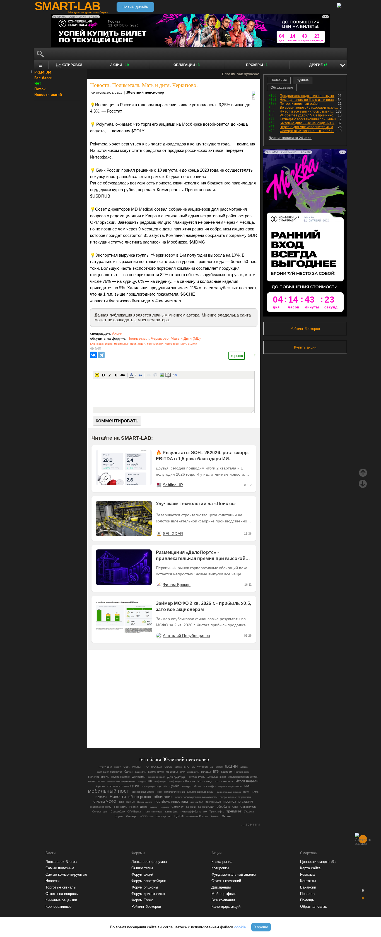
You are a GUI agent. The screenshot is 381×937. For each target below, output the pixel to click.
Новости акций (48, 94)
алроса (243, 766)
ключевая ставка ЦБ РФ (123, 786)
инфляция (160, 781)
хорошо (236, 356)
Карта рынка (221, 862)
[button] (97, 375)
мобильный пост (125, 343)
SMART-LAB (67, 6)
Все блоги (43, 77)
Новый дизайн (135, 7)
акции (141, 343)
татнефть (171, 811)
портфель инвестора (171, 802)
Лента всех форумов (149, 862)
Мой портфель (223, 894)
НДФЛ (246, 792)
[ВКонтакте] (93, 355)
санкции (191, 806)
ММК (247, 786)
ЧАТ (38, 83)
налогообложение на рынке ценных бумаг (188, 791)
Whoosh (202, 766)
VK (193, 766)
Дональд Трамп (217, 776)
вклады (206, 771)
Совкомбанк (118, 811)
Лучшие (302, 80)
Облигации (186, 65)
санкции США (206, 806)
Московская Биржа (143, 791)
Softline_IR (173, 485)
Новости (118, 796)
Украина (249, 811)
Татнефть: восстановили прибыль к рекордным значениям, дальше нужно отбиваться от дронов (310, 119)
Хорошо (261, 927)
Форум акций (142, 874)
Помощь (307, 900)
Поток (39, 88)
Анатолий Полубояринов (186, 635)
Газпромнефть (242, 772)
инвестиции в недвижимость (121, 781)
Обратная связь (313, 906)
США (126, 766)
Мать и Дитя (188, 343)
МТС (159, 791)
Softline (178, 766)
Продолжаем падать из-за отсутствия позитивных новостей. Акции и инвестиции (309, 96)
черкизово (172, 343)
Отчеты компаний (226, 881)
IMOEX (136, 766)
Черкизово (159, 338)
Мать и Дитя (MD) (186, 338)
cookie (240, 927)
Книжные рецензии (61, 900)
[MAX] (164, 728)
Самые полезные (59, 868)
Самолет (178, 806)
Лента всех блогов (61, 862)
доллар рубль (197, 776)
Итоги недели (246, 781)
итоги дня (105, 766)
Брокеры (257, 65)
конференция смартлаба (154, 786)
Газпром (226, 771)
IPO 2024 (156, 766)
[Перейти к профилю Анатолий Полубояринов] (158, 635)
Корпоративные (58, 906)
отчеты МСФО (104, 802)
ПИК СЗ (130, 801)
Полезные (279, 80)
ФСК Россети (146, 816)
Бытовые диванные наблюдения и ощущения (309, 123)
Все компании (223, 900)
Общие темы (142, 868)
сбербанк (223, 806)
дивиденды (176, 776)
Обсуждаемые (282, 87)
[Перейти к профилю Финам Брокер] (158, 584)
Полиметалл (138, 338)
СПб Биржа (134, 811)
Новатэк (101, 797)
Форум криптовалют (148, 894)
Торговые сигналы (60, 887)
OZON (168, 766)
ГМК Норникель (98, 776)
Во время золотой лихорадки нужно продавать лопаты (310, 107)
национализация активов (228, 791)
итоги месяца (224, 781)
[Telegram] (101, 355)
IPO (146, 766)
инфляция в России (182, 781)
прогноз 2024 (197, 802)
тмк (205, 811)
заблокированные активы (243, 776)
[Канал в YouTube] (202, 728)
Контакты (308, 881)
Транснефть (216, 811)
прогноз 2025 (213, 801)
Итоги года (204, 781)
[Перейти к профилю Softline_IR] (158, 485)
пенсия (117, 767)
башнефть (140, 772)
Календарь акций (225, 906)
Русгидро (164, 806)
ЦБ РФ (179, 816)
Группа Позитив (120, 776)
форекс (119, 816)
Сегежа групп (100, 811)
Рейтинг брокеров (305, 329)
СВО (235, 806)
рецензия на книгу (100, 806)
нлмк (255, 791)
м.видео (186, 786)
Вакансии (308, 887)
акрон (219, 766)
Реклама (307, 874)
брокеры (172, 771)
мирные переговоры (230, 786)
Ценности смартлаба (318, 862)
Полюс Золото (144, 801)
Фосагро (132, 816)
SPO (186, 766)
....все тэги (250, 824)
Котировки (220, 868)
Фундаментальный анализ (233, 874)
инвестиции (96, 781)
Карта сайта (310, 868)
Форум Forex (142, 900)
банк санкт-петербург (109, 771)
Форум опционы (144, 887)
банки (128, 771)
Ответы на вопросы (61, 894)
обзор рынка (139, 797)
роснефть (120, 806)
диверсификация (156, 776)
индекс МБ (145, 781)
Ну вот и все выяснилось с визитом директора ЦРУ (308, 111)
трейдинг (234, 811)
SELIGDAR (173, 533)
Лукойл (174, 786)
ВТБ (216, 771)
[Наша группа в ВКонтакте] (183, 728)
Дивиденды (221, 887)
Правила (307, 894)
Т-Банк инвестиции (152, 811)
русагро (153, 806)
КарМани (100, 786)
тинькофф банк (190, 811)
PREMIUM (42, 72)
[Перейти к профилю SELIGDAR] (158, 533)
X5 (211, 766)
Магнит (197, 786)
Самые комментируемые (66, 874)
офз (121, 801)
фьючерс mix (164, 816)
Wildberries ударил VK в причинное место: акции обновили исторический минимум (309, 115)
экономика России (197, 816)
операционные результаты (235, 797)
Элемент (215, 816)
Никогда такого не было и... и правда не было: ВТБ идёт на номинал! (309, 100)
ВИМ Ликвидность (189, 771)
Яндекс (227, 816)
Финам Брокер (177, 584)
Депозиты (138, 776)
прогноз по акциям (238, 801)
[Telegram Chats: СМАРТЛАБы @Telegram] (145, 728)
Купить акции (305, 347)
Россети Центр (138, 806)
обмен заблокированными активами (196, 797)
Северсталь (248, 806)
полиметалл (155, 343)
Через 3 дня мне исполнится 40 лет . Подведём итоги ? (309, 127)
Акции (119, 65)
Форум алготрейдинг (148, 881)
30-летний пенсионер (145, 92)
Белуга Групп (156, 771)
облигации (163, 796)
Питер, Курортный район (300, 104)
